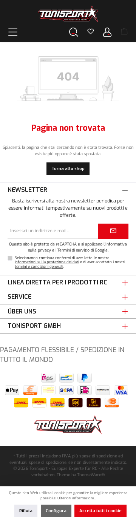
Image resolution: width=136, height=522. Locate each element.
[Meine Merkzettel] (91, 32)
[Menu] (13, 32)
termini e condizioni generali (39, 266)
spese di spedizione (98, 456)
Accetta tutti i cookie (100, 511)
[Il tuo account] (107, 32)
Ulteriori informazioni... (76, 498)
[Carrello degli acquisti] (124, 32)
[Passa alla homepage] (68, 14)
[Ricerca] (74, 32)
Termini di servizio (73, 250)
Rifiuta (25, 511)
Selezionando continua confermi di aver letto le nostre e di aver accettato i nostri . (70, 262)
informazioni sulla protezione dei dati (47, 261)
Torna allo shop (68, 168)
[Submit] (113, 231)
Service (19, 297)
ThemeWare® (91, 475)
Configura (56, 511)
